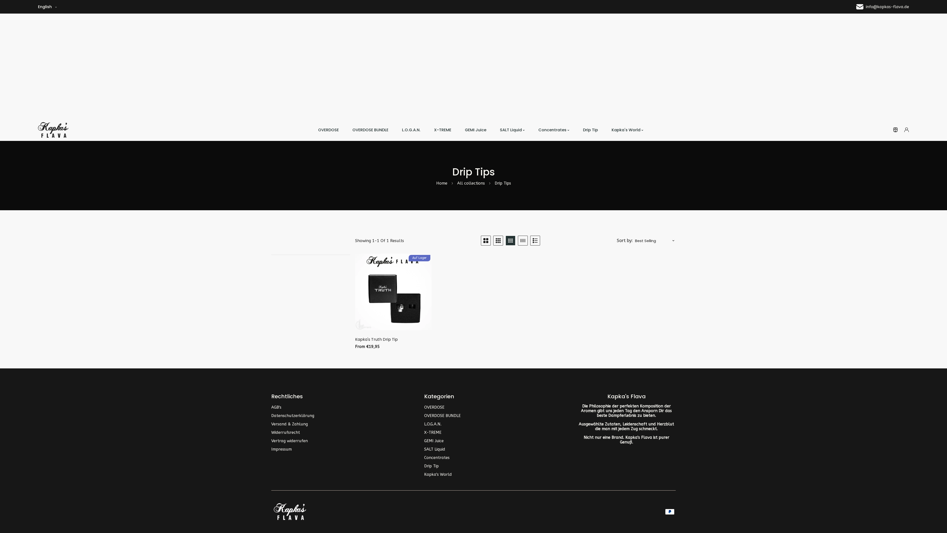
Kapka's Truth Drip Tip (376, 339)
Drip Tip (431, 466)
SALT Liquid (434, 449)
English (45, 7)
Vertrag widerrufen (289, 440)
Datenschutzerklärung (292, 415)
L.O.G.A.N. (432, 424)
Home (441, 183)
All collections (471, 183)
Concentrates (437, 457)
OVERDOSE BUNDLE (442, 415)
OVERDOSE (434, 407)
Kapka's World (438, 474)
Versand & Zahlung (289, 424)
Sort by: (625, 240)
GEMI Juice (434, 440)
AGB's (276, 407)
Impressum (281, 449)
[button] (895, 129)
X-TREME (432, 432)
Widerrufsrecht (285, 432)
